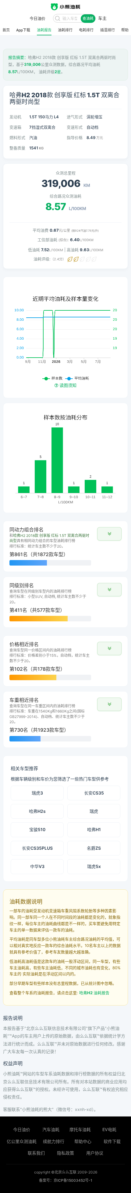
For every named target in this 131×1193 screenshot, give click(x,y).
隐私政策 (65, 1152)
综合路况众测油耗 (65, 196)
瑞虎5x (94, 866)
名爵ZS (94, 848)
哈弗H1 (94, 829)
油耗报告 (44, 30)
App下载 (23, 30)
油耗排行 (65, 30)
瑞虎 (94, 811)
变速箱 (15, 127)
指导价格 (75, 137)
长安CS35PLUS (37, 848)
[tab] (65, 546)
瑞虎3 (37, 792)
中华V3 (37, 866)
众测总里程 (66, 172)
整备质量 (17, 147)
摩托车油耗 (80, 1129)
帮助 (125, 30)
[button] (109, 534)
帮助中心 (82, 1141)
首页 (6, 30)
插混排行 (107, 30)
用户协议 (94, 1152)
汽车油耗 (50, 1129)
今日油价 (21, 1129)
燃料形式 (17, 137)
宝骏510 (37, 829)
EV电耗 (109, 1129)
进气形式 (75, 116)
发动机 (15, 116)
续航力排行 (53, 1141)
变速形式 (75, 127)
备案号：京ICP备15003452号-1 (65, 1180)
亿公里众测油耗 (22, 1141)
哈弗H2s (37, 811)
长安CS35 (94, 792)
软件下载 (112, 1141)
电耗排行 (86, 30)
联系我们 (36, 1152)
